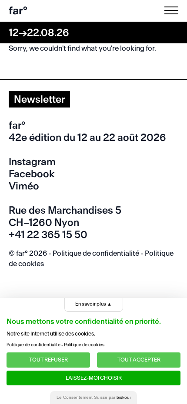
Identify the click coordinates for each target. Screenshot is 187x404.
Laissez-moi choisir (94, 378)
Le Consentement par (93, 397)
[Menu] (173, 10)
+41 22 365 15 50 (48, 234)
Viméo (24, 186)
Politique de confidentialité (96, 253)
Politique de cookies (84, 345)
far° (18, 10)
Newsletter (39, 99)
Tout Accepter (138, 359)
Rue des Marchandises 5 (65, 210)
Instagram (32, 162)
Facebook (32, 174)
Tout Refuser (48, 359)
